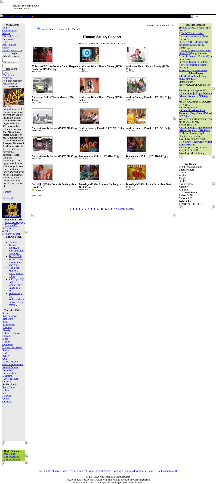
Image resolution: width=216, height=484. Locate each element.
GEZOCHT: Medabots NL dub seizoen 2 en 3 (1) (194, 43)
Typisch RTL (11, 225)
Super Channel (12, 233)
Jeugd (5, 338)
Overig (6, 330)
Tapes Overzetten (11, 459)
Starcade (27, 16)
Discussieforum (10, 36)
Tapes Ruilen (8, 453)
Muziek (6, 341)
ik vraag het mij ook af (16, 272)
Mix (4, 393)
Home (8, 16)
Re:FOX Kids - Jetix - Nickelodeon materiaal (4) (192, 35)
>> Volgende (118, 208)
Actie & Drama (10, 367)
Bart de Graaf (10, 316)
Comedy (6, 336)
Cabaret (6, 390)
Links (5, 42)
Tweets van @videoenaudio (193, 70)
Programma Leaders (12, 347)
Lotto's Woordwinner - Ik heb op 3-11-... (16, 285)
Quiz (4, 358)
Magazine (7, 375)
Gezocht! (7, 381)
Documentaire (9, 373)
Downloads (8, 39)
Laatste (130, 208)
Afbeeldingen (9, 44)
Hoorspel (7, 395)
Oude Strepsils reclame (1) (194, 27)
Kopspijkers (9, 324)
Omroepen (7, 344)
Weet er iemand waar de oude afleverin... (16, 260)
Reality (5, 356)
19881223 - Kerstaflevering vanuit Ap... (16, 248)
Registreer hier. (9, 83)
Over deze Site (9, 30)
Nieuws (6, 33)
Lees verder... (9, 198)
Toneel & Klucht (10, 378)
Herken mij (11, 69)
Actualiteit (7, 370)
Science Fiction (10, 361)
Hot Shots (8, 318)
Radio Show (8, 387)
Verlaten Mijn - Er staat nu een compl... (16, 299)
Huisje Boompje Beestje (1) (195, 56)
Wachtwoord (8, 62)
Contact (6, 47)
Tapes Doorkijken (11, 456)
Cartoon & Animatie (12, 364)
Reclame (6, 350)
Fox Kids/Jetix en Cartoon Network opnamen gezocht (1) (194, 63)
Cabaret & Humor (11, 333)
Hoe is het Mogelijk (15, 222)
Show (17, 16)
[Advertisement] (179, 7)
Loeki (5, 353)
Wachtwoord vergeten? (8, 76)
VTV (7, 231)
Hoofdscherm (47, 29)
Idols (5, 321)
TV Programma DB (12, 50)
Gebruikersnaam (10, 56)
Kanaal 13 (10, 228)
